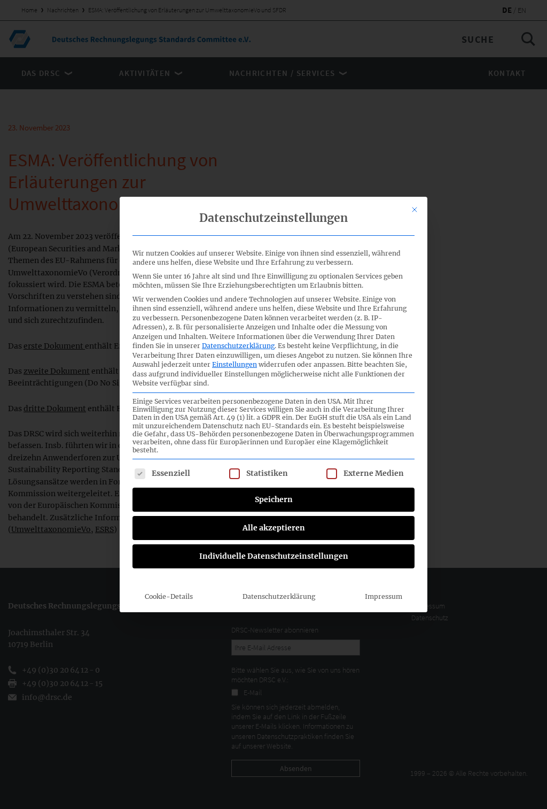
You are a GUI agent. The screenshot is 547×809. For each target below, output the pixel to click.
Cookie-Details (169, 596)
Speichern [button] (274, 499)
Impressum (383, 596)
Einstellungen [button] (234, 364)
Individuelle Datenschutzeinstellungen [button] (273, 556)
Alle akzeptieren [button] (274, 528)
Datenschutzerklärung (238, 346)
